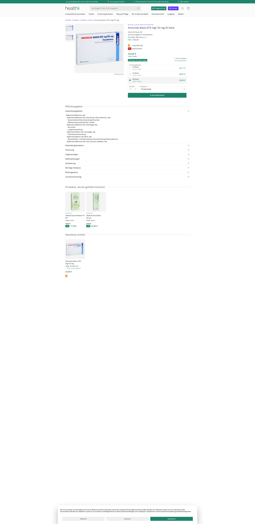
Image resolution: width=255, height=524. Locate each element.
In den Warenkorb (157, 95)
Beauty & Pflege (122, 14)
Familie (91, 14)
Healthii (68, 20)
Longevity (171, 14)
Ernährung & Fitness (105, 14)
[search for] (138, 8)
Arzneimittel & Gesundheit (75, 14)
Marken (181, 14)
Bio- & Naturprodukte (140, 14)
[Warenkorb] (188, 8)
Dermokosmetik (158, 14)
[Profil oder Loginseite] (182, 8)
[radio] (157, 68)
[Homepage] (72, 8)
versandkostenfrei (180, 61)
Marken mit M (87, 20)
